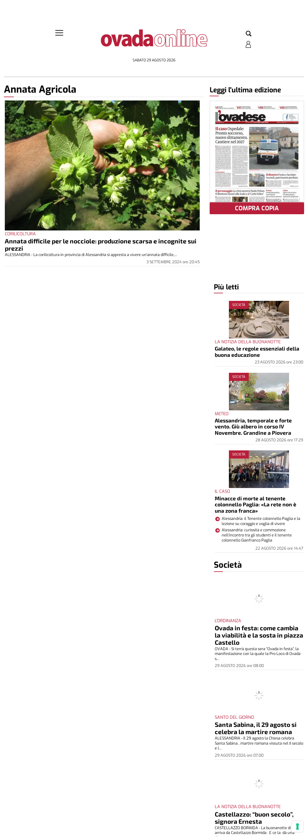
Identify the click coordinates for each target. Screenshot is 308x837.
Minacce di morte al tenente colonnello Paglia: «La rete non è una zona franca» (255, 504)
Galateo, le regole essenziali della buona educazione (257, 351)
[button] (248, 34)
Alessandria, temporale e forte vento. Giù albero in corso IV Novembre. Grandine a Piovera (253, 426)
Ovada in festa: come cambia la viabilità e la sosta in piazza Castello (259, 635)
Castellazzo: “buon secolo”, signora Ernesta (254, 817)
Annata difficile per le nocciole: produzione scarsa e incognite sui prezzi (100, 244)
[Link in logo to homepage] (154, 42)
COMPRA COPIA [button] (257, 208)
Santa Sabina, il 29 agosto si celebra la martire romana (256, 728)
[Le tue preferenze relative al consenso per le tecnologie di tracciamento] (297, 826)
